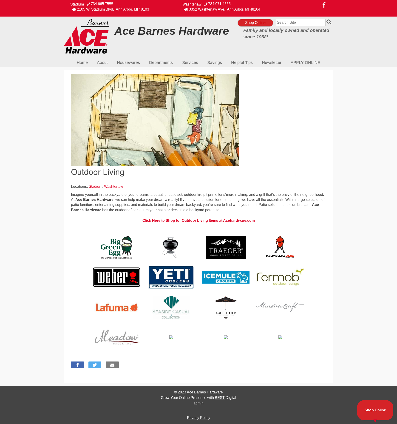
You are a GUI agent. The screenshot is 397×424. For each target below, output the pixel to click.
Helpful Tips (242, 62)
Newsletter (271, 62)
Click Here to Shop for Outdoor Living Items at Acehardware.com (198, 220)
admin (198, 403)
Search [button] (329, 22)
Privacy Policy (198, 418)
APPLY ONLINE (305, 62)
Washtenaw (191, 4)
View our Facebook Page (324, 5)
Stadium (77, 4)
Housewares (128, 62)
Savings (214, 62)
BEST (220, 398)
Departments (161, 62)
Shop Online (255, 23)
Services (190, 62)
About (102, 62)
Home (82, 62)
